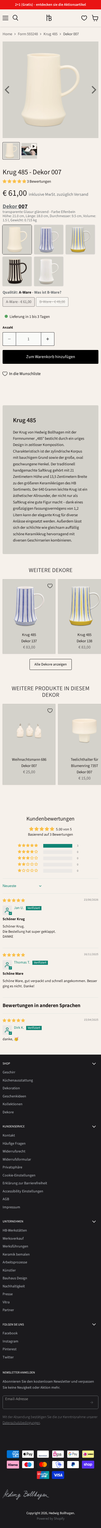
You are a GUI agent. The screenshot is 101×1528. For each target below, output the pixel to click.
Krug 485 (50, 34)
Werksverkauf (13, 1238)
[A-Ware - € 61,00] (19, 308)
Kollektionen (13, 1104)
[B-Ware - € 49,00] (53, 308)
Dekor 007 (29, 766)
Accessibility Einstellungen (23, 1191)
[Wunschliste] (84, 18)
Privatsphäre (12, 1167)
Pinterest (10, 1349)
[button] (15, 181)
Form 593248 (28, 34)
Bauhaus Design (15, 1278)
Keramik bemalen (16, 1254)
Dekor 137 (29, 641)
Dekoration (11, 1088)
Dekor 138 (84, 641)
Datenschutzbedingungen (21, 1422)
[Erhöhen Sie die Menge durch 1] (47, 339)
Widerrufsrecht (14, 1151)
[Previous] (8, 90)
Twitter (8, 1357)
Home (7, 34)
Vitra (6, 1302)
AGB (6, 1199)
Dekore (8, 1112)
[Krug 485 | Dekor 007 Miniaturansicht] (11, 150)
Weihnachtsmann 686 (29, 759)
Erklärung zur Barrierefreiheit (25, 1183)
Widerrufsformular (17, 1159)
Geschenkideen (14, 1096)
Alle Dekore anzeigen (50, 664)
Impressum (11, 1207)
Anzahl (8, 328)
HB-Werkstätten (15, 1230)
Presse (8, 1294)
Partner (8, 1310)
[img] (14, 900)
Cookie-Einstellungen (19, 1175)
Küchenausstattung (18, 1080)
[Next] (93, 90)
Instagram (10, 1341)
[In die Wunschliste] (50, 586)
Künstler (9, 1270)
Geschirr (9, 1072)
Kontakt (9, 1135)
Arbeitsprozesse (15, 1262)
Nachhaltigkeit (14, 1286)
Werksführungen (15, 1246)
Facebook (10, 1333)
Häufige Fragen (14, 1143)
